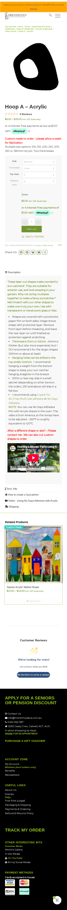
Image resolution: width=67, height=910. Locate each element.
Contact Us (14, 713)
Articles (9, 794)
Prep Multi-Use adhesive (28, 398)
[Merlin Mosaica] (27, 15)
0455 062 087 (15, 722)
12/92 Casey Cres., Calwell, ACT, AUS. (28, 726)
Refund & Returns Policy (19, 813)
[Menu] (57, 15)
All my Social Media (18, 862)
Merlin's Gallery (14, 849)
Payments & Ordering (17, 809)
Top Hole (14, 174)
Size (14, 161)
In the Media (12, 853)
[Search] (50, 15)
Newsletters (12, 774)
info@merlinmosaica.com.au (24, 717)
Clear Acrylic (48, 245)
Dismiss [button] (33, 9)
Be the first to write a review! (33, 674)
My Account (12, 764)
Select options (35, 601)
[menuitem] (50, 15)
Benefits (10, 770)
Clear (60, 245)
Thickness (14, 168)
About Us (10, 789)
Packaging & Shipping (18, 804)
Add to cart (32, 229)
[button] (33, 237)
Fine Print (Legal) (15, 800)
